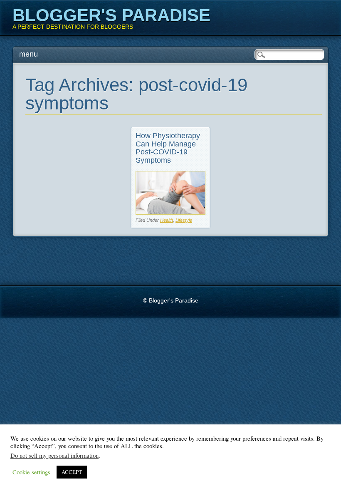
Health (166, 220)
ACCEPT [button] (72, 472)
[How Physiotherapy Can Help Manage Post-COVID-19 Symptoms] (170, 212)
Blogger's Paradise (111, 15)
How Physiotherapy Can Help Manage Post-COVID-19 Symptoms (168, 147)
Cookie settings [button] (31, 472)
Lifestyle (183, 220)
